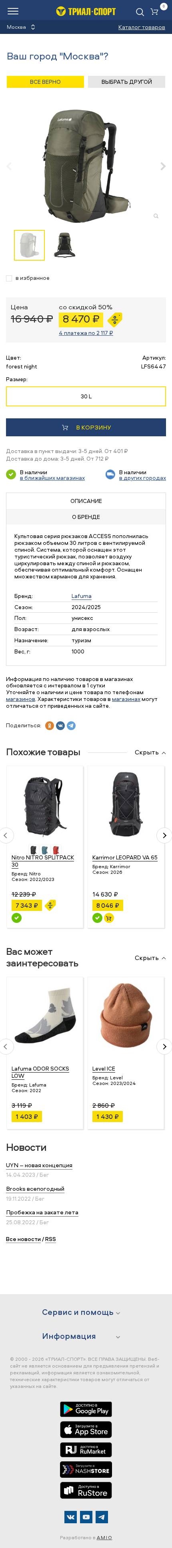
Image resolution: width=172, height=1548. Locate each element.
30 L (86, 396)
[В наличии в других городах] (17, 918)
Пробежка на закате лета (42, 1212)
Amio (104, 1537)
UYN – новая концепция (39, 1165)
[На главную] (86, 11)
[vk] (60, 725)
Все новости (23, 1239)
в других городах (142, 477)
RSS (50, 1239)
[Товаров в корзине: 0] (156, 12)
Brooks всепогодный (35, 1188)
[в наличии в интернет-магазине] (109, 918)
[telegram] (71, 725)
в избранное (33, 278)
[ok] (49, 725)
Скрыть (147, 752)
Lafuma (82, 596)
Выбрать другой (127, 81)
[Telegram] (102, 1517)
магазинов (20, 699)
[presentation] (13, 166)
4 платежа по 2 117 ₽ (86, 333)
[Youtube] (86, 1517)
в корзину (93, 427)
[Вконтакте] (70, 1517)
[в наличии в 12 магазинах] (97, 918)
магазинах (126, 699)
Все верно (45, 81)
